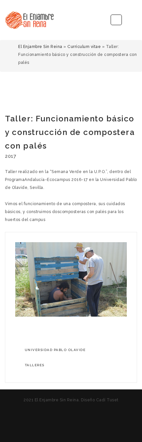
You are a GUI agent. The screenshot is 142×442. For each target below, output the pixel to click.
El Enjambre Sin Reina (40, 46)
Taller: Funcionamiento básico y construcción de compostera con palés (70, 132)
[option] (71, 279)
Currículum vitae (84, 46)
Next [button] (122, 292)
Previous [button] (20, 292)
